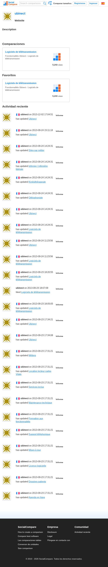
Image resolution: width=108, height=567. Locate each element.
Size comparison (25, 548)
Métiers (32, 355)
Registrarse (79, 3)
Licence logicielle (37, 466)
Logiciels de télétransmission (20, 52)
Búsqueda (44, 3)
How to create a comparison (30, 532)
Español (103, 3)
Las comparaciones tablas (29, 540)
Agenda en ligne (37, 497)
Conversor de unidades (28, 544)
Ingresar (93, 3)
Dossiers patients (37, 481)
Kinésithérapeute (37, 182)
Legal (49, 536)
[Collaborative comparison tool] (10, 3)
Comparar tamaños (62, 3)
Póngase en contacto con (58, 540)
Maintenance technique (40, 403)
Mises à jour (35, 450)
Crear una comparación (50, 3)
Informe (59, 115)
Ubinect (32, 119)
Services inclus (36, 387)
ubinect (25, 114)
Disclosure (52, 532)
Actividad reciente (82, 532)
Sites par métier (36, 150)
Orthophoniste (36, 197)
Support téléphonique (39, 434)
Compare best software (28, 536)
